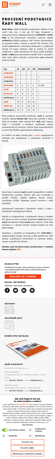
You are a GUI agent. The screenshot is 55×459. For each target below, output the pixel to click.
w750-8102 (8, 77)
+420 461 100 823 (16, 380)
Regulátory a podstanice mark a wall (32, 12)
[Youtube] (15, 290)
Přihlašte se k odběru (22, 276)
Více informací (27, 424)
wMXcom (8, 106)
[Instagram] (32, 290)
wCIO (6, 89)
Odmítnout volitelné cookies (27, 454)
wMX (5, 101)
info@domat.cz (36, 380)
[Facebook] (7, 290)
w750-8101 (8, 73)
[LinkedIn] (23, 290)
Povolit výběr (27, 448)
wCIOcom (8, 93)
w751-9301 (8, 85)
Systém (5, 12)
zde (46, 422)
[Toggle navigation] (43, 4)
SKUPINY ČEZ (23, 404)
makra (37, 135)
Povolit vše (27, 442)
